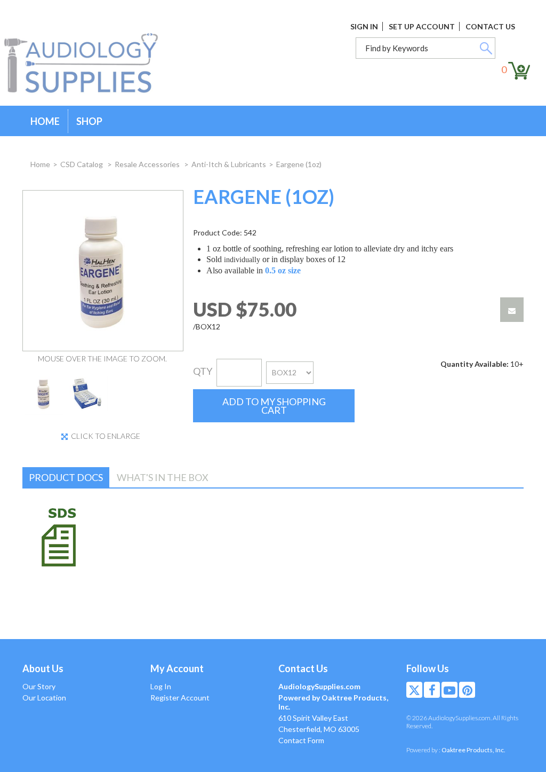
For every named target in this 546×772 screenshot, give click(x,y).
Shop (89, 121)
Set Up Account (422, 26)
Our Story (38, 686)
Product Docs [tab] (66, 477)
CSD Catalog (82, 164)
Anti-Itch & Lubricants (228, 164)
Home (45, 121)
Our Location (44, 697)
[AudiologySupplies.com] (89, 63)
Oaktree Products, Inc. (473, 750)
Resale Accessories (148, 164)
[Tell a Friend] (512, 309)
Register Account (180, 697)
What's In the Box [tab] (162, 477)
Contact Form (301, 740)
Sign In (364, 26)
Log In (160, 686)
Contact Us (490, 26)
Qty (202, 371)
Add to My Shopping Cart (274, 406)
